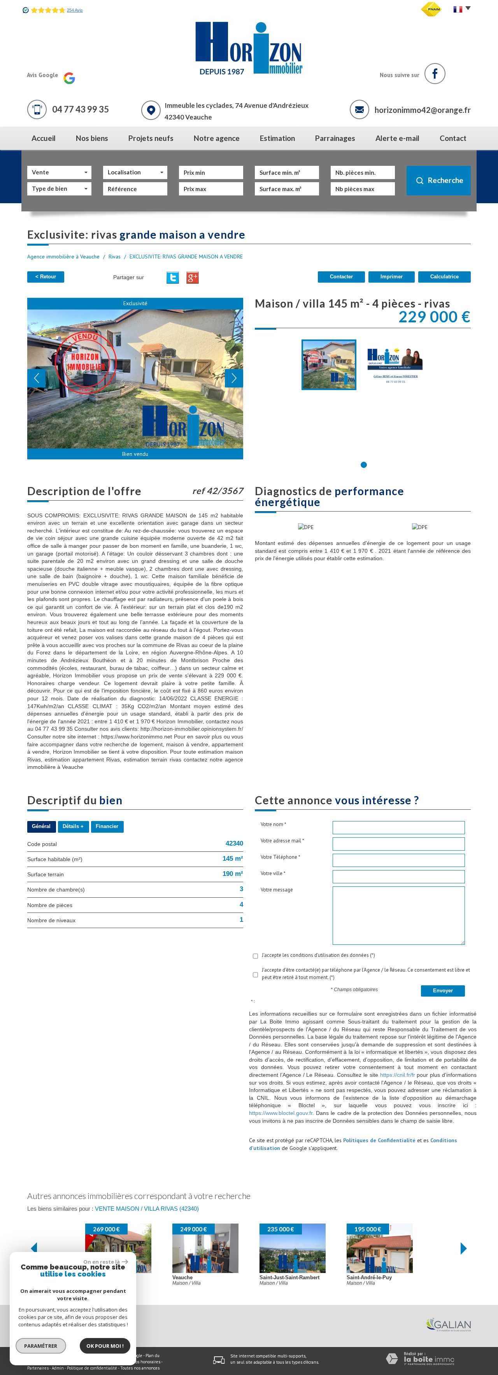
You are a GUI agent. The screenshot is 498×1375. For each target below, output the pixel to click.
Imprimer (392, 277)
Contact (453, 138)
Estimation (277, 138)
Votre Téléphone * (280, 857)
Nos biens (92, 138)
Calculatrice (444, 277)
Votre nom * (273, 824)
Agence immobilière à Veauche (63, 256)
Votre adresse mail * (282, 840)
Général (41, 826)
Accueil (44, 138)
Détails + (73, 826)
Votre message (277, 889)
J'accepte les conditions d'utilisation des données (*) (318, 955)
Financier (107, 826)
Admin (58, 1368)
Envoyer (443, 990)
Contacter (341, 277)
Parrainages (335, 138)
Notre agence (217, 138)
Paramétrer (41, 1345)
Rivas (115, 256)
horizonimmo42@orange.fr (423, 109)
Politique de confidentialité (92, 1368)
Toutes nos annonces (140, 1368)
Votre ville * (273, 873)
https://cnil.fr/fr (397, 1075)
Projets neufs (151, 138)
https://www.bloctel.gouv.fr (280, 1113)
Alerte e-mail (397, 138)
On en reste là (101, 1261)
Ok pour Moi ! (105, 1345)
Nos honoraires (146, 1361)
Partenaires (38, 1368)
